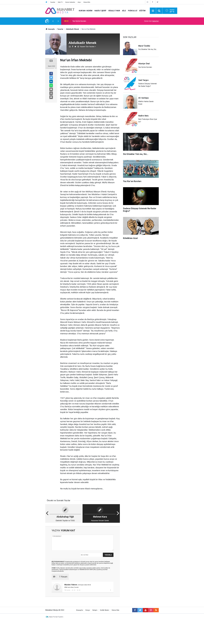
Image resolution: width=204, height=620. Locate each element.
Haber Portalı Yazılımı (56, 617)
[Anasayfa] (46, 2)
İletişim (94, 610)
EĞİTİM (142, 11)
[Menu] (153, 11)
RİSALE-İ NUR (114, 11)
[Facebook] (152, 2)
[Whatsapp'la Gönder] (51, 85)
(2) (74, 590)
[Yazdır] (51, 93)
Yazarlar (52, 2)
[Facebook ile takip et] (134, 610)
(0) (79, 590)
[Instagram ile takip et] (150, 610)
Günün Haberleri (70, 2)
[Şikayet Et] (110, 590)
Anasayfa (79, 610)
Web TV (60, 2)
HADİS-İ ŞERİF (100, 11)
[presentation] (53, 21)
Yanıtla (68, 590)
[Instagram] (147, 2)
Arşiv (79, 2)
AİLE (124, 11)
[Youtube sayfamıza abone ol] (145, 610)
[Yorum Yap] (51, 97)
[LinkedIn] (51, 81)
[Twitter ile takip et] (140, 610)
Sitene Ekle (86, 2)
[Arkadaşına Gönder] (51, 89)
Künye (88, 610)
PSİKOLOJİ (132, 11)
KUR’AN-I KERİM (85, 11)
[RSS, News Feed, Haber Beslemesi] (156, 610)
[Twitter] (157, 2)
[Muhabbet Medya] (60, 11)
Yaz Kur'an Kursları (79, 21)
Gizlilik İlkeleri (104, 610)
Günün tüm (151, 21)
